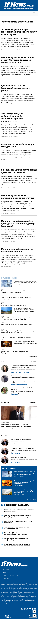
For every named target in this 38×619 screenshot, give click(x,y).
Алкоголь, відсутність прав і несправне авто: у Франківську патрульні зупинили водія (16, 304)
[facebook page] (25, 609)
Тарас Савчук (15, 445)
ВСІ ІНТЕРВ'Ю (33, 402)
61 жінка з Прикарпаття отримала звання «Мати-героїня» (17, 338)
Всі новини (33, 356)
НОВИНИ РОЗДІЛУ (31, 499)
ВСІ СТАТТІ (33, 361)
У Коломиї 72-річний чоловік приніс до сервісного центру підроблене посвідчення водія (17, 318)
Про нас (6, 569)
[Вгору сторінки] (34, 611)
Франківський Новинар (19, 384)
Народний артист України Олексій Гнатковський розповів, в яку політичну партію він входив (16, 426)
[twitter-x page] (27, 609)
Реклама (6, 578)
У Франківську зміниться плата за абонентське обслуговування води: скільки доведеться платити (25, 282)
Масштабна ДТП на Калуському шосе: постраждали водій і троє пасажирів (15, 533)
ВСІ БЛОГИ (33, 435)
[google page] (22, 609)
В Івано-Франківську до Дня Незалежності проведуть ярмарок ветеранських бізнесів (18, 331)
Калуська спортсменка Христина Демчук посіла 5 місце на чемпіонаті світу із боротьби (17, 325)
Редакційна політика (10, 575)
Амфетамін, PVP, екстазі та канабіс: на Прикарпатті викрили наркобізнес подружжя (17, 352)
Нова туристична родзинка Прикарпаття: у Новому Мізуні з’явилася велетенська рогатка (24, 309)
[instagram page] (35, 609)
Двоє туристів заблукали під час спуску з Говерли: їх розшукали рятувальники (18, 298)
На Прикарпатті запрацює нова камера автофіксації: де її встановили (16, 539)
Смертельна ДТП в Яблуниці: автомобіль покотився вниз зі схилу (16, 527)
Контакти (6, 572)
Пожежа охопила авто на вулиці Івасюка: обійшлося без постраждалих (15, 291)
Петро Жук (14, 395)
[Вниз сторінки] (34, 615)
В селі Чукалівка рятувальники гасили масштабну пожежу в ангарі (25, 342)
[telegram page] (32, 609)
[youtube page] (30, 609)
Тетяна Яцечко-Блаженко (20, 372)
